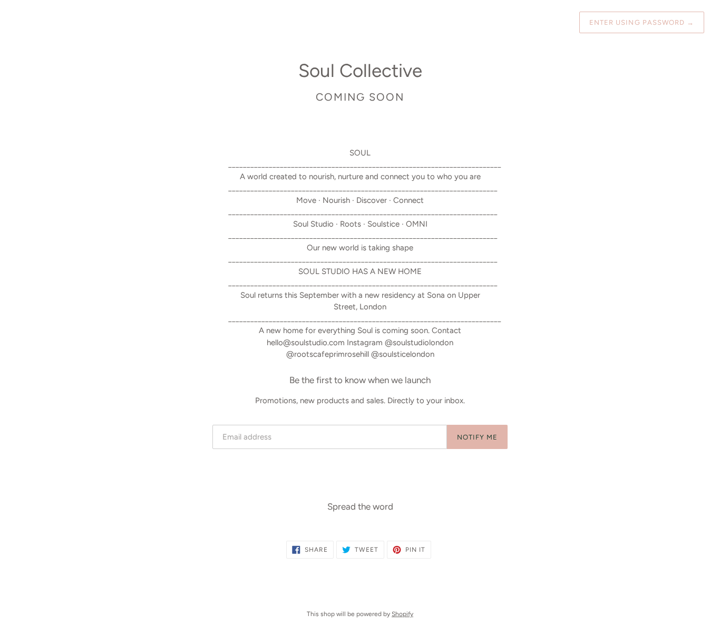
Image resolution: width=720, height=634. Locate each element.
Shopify (402, 614)
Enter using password (641, 22)
